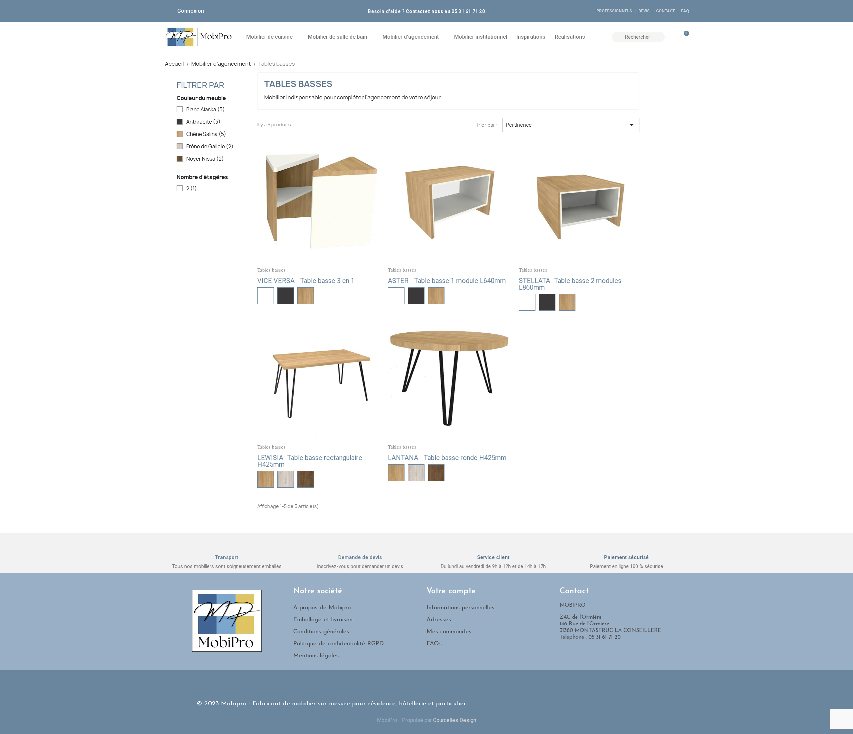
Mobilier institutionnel (480, 37)
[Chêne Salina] (305, 295)
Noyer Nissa (205, 159)
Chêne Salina (206, 134)
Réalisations (570, 37)
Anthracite (203, 122)
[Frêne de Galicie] (285, 479)
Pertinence (571, 125)
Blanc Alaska (205, 109)
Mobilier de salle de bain (337, 37)
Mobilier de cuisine (269, 37)
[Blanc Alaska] (265, 295)
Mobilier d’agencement (411, 37)
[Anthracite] (285, 295)
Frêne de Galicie (210, 146)
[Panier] (683, 37)
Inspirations (530, 37)
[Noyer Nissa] (305, 479)
